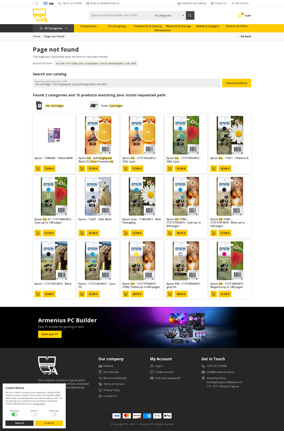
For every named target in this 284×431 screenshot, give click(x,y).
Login (248, 15)
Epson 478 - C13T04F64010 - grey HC (183, 285)
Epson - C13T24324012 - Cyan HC (97, 285)
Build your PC (50, 334)
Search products (236, 83)
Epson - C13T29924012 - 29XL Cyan (183, 159)
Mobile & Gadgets (207, 26)
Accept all (48, 423)
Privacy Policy (39, 403)
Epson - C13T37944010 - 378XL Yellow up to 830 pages (141, 285)
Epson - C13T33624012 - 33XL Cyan (139, 159)
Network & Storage (178, 26)
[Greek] (45, 3)
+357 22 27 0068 (217, 366)
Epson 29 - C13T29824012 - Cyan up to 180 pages (54, 220)
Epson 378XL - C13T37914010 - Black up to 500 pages (227, 222)
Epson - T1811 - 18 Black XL (229, 158)
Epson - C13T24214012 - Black (53, 283)
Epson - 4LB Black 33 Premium (96, 159)
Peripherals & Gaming (148, 26)
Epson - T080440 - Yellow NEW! (54, 158)
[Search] (190, 15)
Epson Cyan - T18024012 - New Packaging (141, 220)
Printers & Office (237, 26)
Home (36, 36)
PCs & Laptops (117, 26)
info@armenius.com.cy (220, 372)
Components (88, 26)
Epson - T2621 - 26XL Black (95, 219)
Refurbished (162, 30)
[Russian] (51, 3)
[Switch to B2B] (36, 3)
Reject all (19, 423)
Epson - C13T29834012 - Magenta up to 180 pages (227, 285)
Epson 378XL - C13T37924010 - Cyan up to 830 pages (183, 222)
